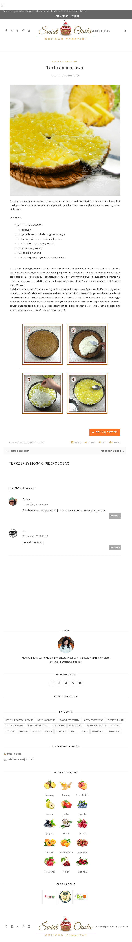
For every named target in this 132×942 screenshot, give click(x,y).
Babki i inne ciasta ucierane (19, 720)
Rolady (36, 731)
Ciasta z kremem (116, 720)
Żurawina (82, 871)
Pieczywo (10, 731)
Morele (49, 852)
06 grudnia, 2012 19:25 (35, 536)
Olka (26, 499)
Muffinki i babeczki (96, 726)
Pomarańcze (66, 852)
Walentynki (98, 731)
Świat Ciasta (14, 753)
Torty (84, 731)
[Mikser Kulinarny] (65, 901)
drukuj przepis (106, 432)
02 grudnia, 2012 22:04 (35, 504)
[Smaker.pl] (49, 902)
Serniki (48, 731)
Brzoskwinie (82, 795)
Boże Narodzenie (46, 720)
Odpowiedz (115, 515)
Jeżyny (49, 833)
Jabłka (66, 814)
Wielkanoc (114, 731)
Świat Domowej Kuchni (20, 759)
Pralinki (24, 731)
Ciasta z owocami (64, 61)
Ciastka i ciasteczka (38, 726)
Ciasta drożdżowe (93, 720)
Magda (57, 75)
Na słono (115, 726)
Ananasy (49, 795)
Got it (75, 16)
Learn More (61, 16)
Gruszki (50, 814)
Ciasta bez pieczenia (69, 720)
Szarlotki (61, 731)
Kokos (66, 833)
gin (25, 531)
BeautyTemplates (119, 926)
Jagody (82, 814)
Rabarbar (82, 852)
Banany (66, 795)
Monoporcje (75, 726)
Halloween (59, 726)
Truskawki (49, 871)
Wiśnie (66, 871)
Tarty (41, 442)
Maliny (82, 833)
